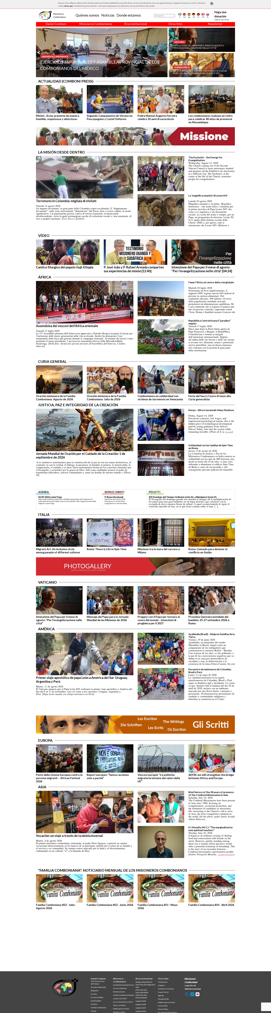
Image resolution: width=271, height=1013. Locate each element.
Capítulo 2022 (141, 1011)
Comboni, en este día (166, 989)
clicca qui (68, 6)
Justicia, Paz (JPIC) (120, 998)
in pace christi (114, 492)
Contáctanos (163, 982)
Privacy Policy (163, 1009)
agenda (43, 492)
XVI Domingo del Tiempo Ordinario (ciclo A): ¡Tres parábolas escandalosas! (187, 497)
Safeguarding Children (144, 982)
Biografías (94, 991)
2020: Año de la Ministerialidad (141, 996)
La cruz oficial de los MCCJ (123, 1002)
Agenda (161, 995)
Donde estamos (129, 15)
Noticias (107, 15)
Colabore (161, 985)
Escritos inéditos (97, 997)
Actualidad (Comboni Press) (123, 985)
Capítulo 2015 (141, 1008)
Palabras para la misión (166, 1002)
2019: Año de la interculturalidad (142, 991)
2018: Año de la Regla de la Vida (145, 986)
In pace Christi (163, 992)
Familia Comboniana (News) (123, 995)
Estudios (94, 1004)
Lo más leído (162, 1006)
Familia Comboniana (98, 1007)
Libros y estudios (119, 1005)
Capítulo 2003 (141, 1001)
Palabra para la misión (121, 1009)
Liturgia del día (163, 999)
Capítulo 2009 (141, 1004)
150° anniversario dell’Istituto (97, 982)
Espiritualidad (96, 1001)
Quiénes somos (87, 15)
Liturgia (93, 1011)
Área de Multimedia (98, 987)
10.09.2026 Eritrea (47, 497)
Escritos (94, 994)
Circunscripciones (120, 988)
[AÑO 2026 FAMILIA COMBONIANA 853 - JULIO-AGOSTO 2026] (232, 39)
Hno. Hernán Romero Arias (118, 497)
